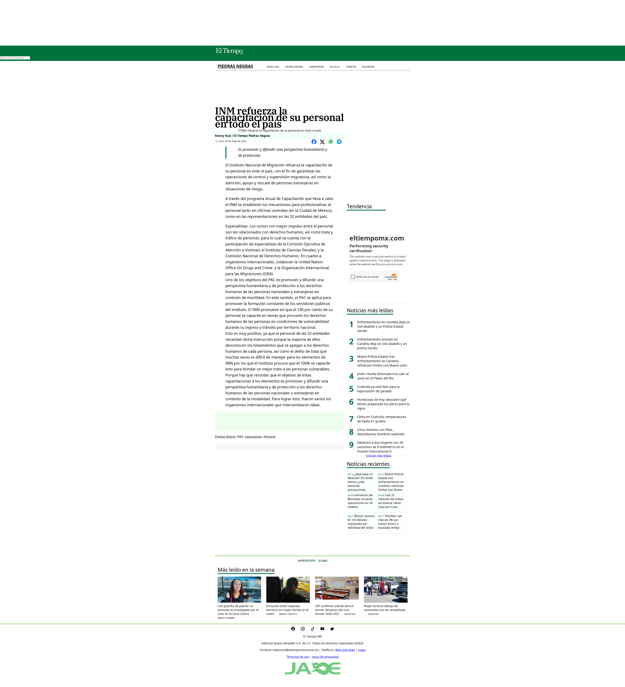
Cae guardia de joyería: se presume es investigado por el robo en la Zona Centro (238, 611)
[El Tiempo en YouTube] (324, 629)
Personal (269, 437)
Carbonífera (316, 66)
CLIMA (323, 560)
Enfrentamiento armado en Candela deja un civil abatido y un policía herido (382, 343)
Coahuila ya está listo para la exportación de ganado (378, 388)
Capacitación (253, 437)
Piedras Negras (235, 66)
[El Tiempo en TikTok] (315, 629)
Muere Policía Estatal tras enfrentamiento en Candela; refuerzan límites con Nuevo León (382, 361)
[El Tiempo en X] (332, 629)
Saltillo (335, 66)
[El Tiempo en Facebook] (295, 629)
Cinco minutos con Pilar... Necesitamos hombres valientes (380, 431)
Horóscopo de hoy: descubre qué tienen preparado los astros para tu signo (383, 404)
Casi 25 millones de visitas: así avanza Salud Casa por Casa (391, 501)
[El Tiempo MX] (229, 54)
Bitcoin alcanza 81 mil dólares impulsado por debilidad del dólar (361, 522)
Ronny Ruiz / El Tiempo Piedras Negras (242, 136)
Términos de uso (297, 657)
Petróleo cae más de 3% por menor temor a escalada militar (390, 522)
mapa (362, 650)
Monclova (273, 66)
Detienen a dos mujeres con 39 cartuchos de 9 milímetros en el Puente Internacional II (380, 446)
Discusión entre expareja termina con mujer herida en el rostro (287, 610)
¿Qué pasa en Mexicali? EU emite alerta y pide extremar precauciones (360, 482)
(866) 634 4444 (345, 650)
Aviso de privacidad (325, 657)
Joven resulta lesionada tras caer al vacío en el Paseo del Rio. (383, 376)
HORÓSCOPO (307, 560)
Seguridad (368, 66)
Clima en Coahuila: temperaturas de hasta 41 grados (381, 419)
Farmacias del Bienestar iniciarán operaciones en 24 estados (360, 501)
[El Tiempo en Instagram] (305, 629)
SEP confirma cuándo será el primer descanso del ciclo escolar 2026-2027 (335, 610)
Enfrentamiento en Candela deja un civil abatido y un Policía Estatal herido (383, 326)
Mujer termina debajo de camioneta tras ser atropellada (384, 610)
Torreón (351, 66)
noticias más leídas (378, 456)
